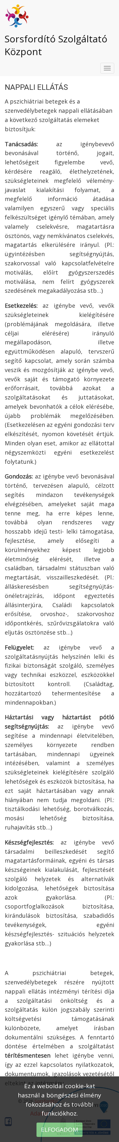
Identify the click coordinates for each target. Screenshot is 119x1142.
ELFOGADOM (59, 1129)
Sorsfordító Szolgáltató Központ (55, 45)
